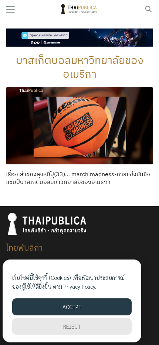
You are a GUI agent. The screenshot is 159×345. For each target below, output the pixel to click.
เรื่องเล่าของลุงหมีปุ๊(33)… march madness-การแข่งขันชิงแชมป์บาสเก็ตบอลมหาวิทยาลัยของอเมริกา (78, 177)
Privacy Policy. (80, 286)
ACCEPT (71, 306)
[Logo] (79, 9)
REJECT (72, 326)
